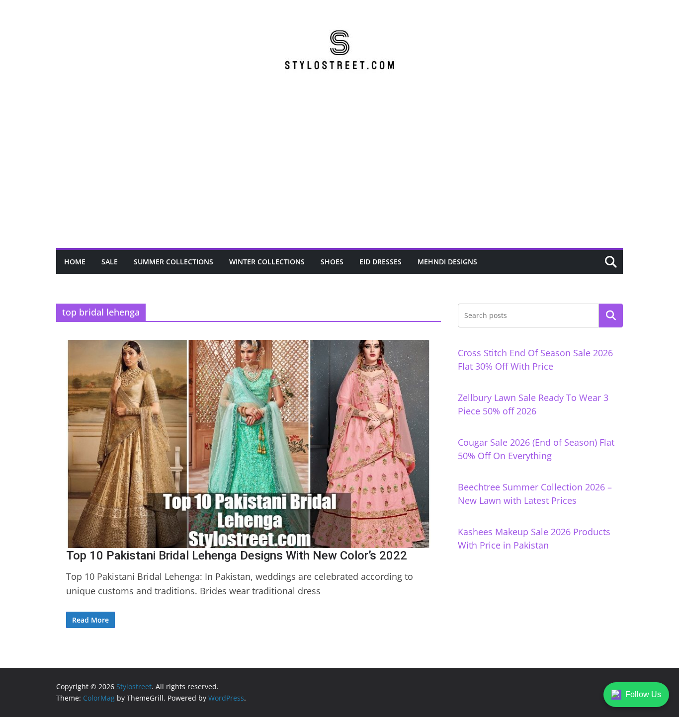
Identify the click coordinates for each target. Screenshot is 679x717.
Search (611, 315)
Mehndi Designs (447, 261)
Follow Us (643, 694)
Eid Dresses (380, 261)
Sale (109, 261)
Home (74, 261)
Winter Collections (267, 261)
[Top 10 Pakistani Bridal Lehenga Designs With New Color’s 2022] (248, 444)
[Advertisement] (339, 173)
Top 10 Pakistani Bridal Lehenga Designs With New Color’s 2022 (236, 555)
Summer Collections (173, 261)
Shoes (332, 261)
